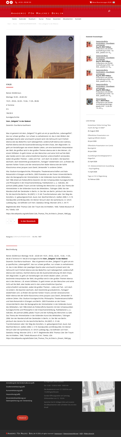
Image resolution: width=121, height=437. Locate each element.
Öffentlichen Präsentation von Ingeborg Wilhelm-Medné (98, 136)
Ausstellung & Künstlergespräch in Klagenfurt (100, 157)
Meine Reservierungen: (103, 2)
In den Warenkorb (28, 221)
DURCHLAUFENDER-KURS (21, 237)
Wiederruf (22, 418)
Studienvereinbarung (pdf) (15, 387)
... (110, 52)
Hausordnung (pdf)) (13, 394)
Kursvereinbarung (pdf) (14, 390)
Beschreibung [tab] (11, 249)
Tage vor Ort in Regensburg (97, 176)
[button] (71, 39)
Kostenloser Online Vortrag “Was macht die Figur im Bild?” (99, 126)
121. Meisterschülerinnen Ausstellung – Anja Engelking (101, 167)
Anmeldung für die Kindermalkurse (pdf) (20, 383)
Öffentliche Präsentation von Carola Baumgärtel (100, 146)
